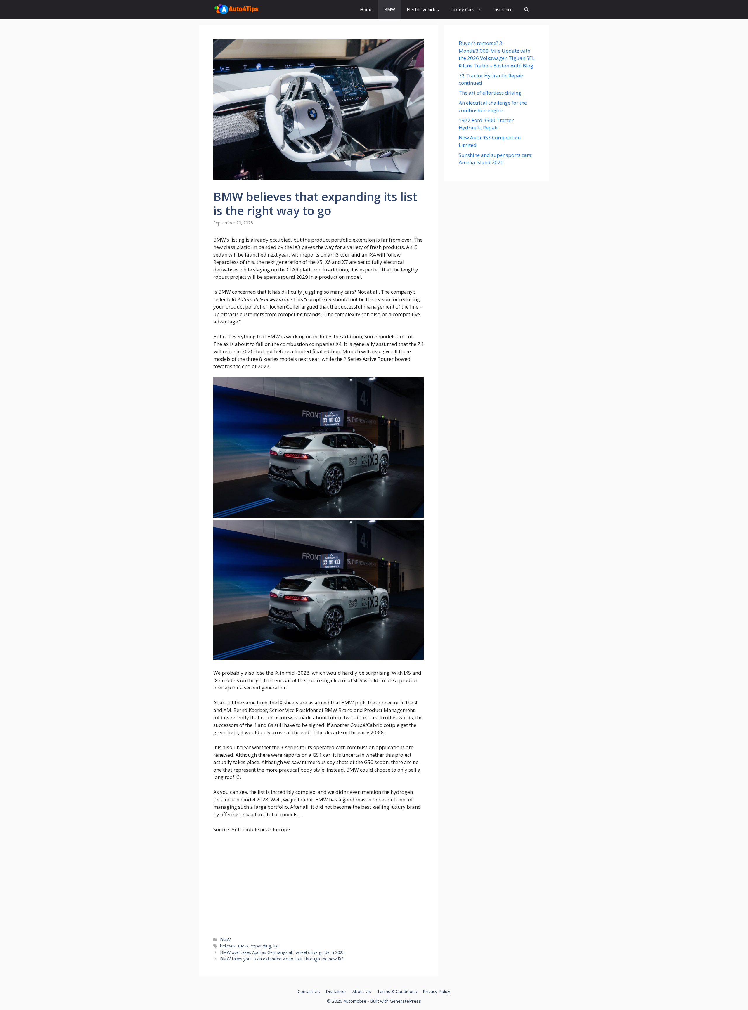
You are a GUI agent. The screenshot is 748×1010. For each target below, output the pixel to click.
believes (228, 946)
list (276, 946)
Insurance (503, 9)
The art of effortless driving (490, 92)
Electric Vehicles (423, 9)
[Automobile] (236, 9)
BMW (389, 9)
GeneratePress (405, 1001)
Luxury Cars (462, 9)
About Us (361, 991)
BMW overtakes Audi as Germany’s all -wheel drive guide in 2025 (282, 952)
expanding (261, 946)
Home (366, 9)
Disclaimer (336, 991)
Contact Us (309, 991)
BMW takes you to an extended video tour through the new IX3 (282, 959)
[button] (527, 9)
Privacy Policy (436, 991)
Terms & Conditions (397, 991)
